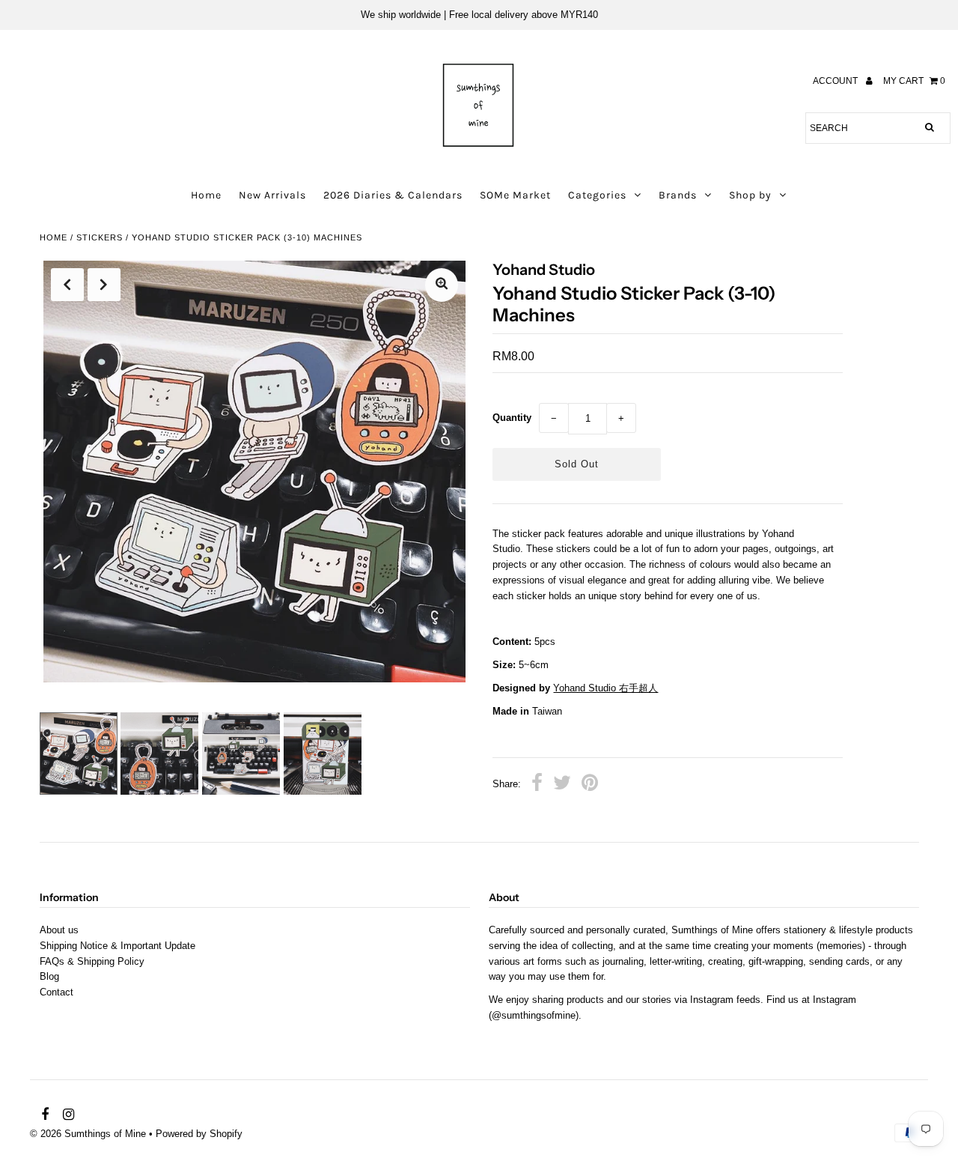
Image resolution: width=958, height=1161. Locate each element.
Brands (678, 195)
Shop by (750, 195)
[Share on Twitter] (562, 785)
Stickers (99, 237)
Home (206, 195)
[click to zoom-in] (441, 285)
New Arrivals (272, 195)
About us (59, 930)
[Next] (104, 284)
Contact (56, 992)
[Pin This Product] (590, 785)
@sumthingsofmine (534, 1015)
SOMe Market (515, 195)
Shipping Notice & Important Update (117, 945)
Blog (49, 976)
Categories (597, 195)
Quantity (511, 417)
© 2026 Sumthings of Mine (88, 1133)
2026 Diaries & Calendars (393, 195)
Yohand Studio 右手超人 (605, 688)
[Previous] (67, 284)
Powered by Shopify (199, 1133)
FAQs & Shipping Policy (92, 961)
